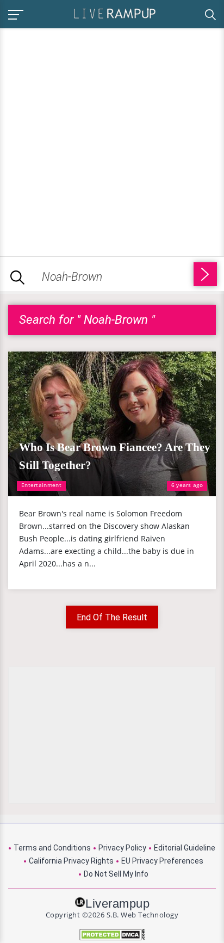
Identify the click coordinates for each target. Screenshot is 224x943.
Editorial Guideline (184, 847)
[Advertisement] (112, 140)
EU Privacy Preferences (162, 860)
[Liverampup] (114, 13)
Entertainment (41, 485)
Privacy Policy (122, 847)
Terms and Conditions (52, 847)
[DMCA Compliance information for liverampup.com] (112, 934)
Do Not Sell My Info (116, 874)
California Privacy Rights (71, 860)
